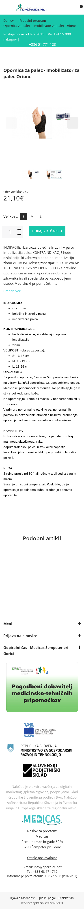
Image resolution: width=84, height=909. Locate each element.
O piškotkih (66, 898)
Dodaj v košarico (47, 231)
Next (72, 123)
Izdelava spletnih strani (36, 903)
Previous (11, 123)
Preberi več (12, 291)
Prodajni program (32, 20)
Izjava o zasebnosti (22, 898)
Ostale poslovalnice (42, 857)
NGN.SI (58, 903)
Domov (8, 20)
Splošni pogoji (47, 898)
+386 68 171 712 (45, 871)
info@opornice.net (48, 867)
